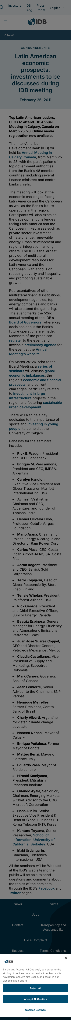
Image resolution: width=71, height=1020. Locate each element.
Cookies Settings (35, 1009)
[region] (35, 985)
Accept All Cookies (35, 999)
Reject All (35, 988)
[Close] (66, 958)
